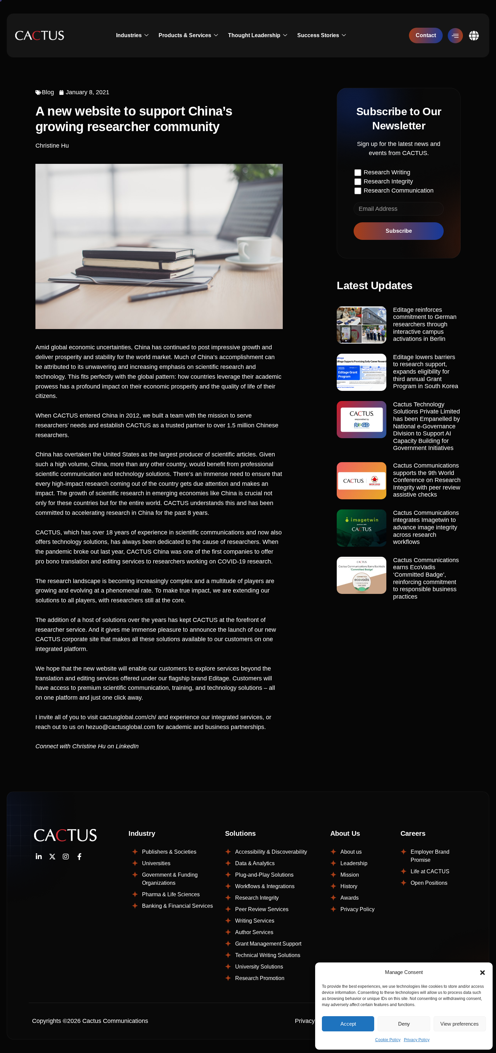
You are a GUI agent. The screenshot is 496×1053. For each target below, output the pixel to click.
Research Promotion (259, 978)
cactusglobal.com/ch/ (128, 717)
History (348, 886)
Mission (349, 875)
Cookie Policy (388, 1039)
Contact (426, 35)
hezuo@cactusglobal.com (120, 727)
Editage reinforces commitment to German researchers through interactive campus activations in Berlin (425, 324)
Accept (348, 1024)
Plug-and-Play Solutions (264, 875)
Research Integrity (388, 181)
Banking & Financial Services (177, 906)
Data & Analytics (255, 863)
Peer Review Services (261, 909)
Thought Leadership (254, 35)
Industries (129, 35)
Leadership (353, 863)
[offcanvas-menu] (455, 35)
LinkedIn (127, 746)
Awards (349, 898)
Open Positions (429, 883)
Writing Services (254, 921)
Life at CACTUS (430, 871)
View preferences (459, 1024)
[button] (482, 972)
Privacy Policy (417, 1039)
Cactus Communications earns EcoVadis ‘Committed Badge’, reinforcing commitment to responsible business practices (426, 578)
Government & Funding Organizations (170, 879)
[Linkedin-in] (39, 856)
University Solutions (259, 967)
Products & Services (185, 35)
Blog (48, 92)
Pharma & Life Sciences (171, 894)
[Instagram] (66, 856)
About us (351, 852)
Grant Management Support (268, 944)
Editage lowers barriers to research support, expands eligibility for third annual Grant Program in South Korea (425, 372)
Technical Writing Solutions (267, 955)
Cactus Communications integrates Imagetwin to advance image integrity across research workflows (426, 527)
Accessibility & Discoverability (271, 852)
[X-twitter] (52, 856)
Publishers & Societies (169, 852)
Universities (156, 863)
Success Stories (318, 35)
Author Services (254, 932)
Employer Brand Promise (430, 856)
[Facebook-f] (79, 856)
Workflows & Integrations (265, 886)
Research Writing (387, 172)
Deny (404, 1024)
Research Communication (399, 190)
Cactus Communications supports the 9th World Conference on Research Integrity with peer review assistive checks (427, 480)
